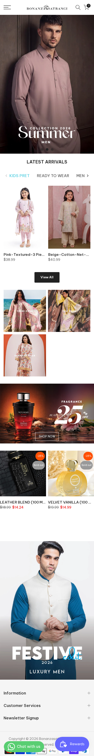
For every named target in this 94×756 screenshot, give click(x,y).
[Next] (87, 176)
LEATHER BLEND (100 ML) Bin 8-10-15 (34, 502)
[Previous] (6, 176)
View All (47, 277)
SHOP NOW (47, 436)
